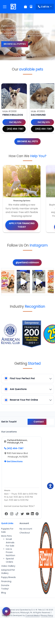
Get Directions (14, 461)
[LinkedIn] (32, 513)
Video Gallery (8, 565)
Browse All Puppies (15, 44)
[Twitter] (22, 513)
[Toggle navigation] (4, 7)
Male (9, 111)
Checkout (25, 532)
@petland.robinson (27, 262)
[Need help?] (6, 611)
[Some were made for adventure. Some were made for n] (38, 281)
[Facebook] (6, 513)
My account (26, 528)
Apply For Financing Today (22, 225)
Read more (23, 38)
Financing (6, 581)
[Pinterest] (37, 513)
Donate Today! (5, 587)
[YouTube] (28, 513)
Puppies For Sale (7, 530)
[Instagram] (12, 513)
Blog (3, 592)
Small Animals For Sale (10, 542)
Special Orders (10, 560)
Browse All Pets (27, 141)
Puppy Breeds (8, 577)
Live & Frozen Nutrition (10, 552)
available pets (31, 69)
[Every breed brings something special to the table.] (7, 281)
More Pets (6, 535)
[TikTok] (17, 513)
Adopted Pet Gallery (8, 571)
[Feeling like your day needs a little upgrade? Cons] (23, 281)
